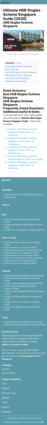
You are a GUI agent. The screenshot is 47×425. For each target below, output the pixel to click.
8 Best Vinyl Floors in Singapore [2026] (20, 247)
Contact (5, 369)
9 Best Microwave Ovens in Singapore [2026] (22, 250)
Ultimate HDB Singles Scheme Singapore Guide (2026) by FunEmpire (22, 132)
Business (6, 180)
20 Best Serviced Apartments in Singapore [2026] (24, 325)
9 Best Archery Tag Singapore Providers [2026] (23, 275)
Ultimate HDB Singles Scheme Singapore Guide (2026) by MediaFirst (22, 165)
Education (7, 190)
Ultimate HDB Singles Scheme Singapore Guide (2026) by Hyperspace (22, 141)
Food (4, 214)
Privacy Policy (8, 373)
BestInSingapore (15, 422)
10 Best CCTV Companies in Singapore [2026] (23, 258)
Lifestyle (6, 271)
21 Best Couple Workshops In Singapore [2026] (23, 283)
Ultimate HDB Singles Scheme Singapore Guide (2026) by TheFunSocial (22, 150)
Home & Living (9, 237)
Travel (5, 317)
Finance (5, 205)
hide (18, 63)
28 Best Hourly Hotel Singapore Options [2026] (23, 322)
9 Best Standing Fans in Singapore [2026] (21, 255)
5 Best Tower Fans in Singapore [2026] (20, 263)
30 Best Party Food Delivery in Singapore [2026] (24, 230)
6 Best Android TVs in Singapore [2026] (20, 261)
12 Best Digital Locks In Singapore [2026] (21, 253)
